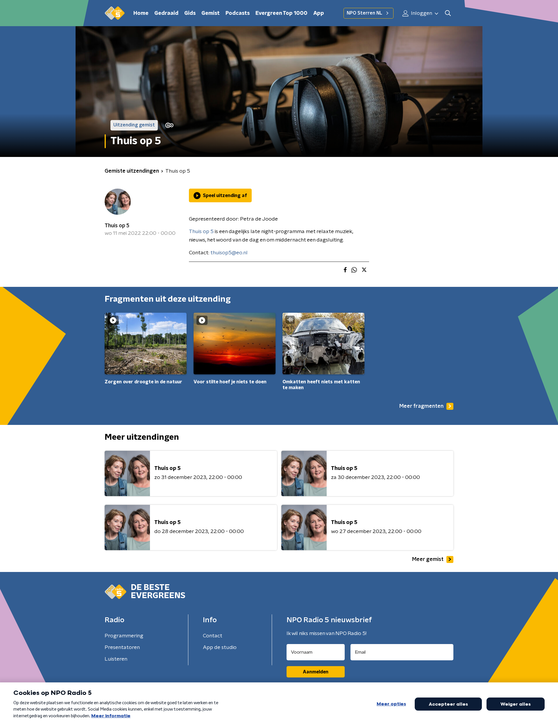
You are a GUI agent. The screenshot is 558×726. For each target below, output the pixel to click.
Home (141, 13)
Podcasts (238, 13)
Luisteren (116, 659)
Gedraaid (166, 13)
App (318, 13)
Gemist (210, 13)
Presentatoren (122, 647)
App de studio (220, 647)
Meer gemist (427, 559)
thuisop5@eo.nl (229, 252)
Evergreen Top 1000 (281, 13)
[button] (447, 13)
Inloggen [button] (421, 13)
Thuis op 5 (117, 225)
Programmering (124, 636)
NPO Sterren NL (364, 13)
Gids (190, 13)
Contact (212, 636)
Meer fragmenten (421, 406)
